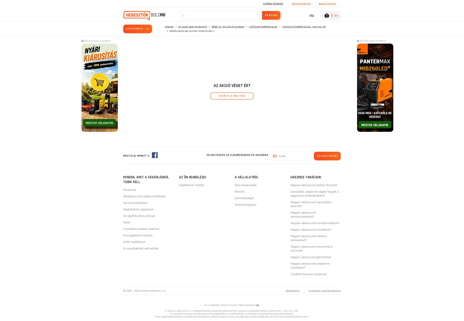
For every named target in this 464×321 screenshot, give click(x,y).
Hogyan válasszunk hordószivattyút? (315, 223)
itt (257, 305)
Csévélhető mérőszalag (263, 26)
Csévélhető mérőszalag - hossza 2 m (304, 26)
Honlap (169, 26)
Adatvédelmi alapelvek (138, 209)
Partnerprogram (245, 204)
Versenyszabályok (135, 203)
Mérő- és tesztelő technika (228, 26)
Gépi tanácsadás (246, 185)
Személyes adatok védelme (141, 229)
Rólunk (240, 191)
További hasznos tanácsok (309, 274)
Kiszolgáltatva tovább (137, 235)
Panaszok (129, 190)
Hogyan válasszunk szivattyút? (311, 229)
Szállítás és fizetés (191, 185)
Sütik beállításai (134, 242)
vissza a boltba (232, 96)
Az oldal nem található (192, 26)
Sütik (126, 222)
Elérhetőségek (273, 3)
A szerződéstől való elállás (141, 248)
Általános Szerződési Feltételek (144, 196)
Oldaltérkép (293, 290)
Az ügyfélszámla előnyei (139, 216)
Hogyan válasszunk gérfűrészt (311, 257)
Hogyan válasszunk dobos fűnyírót (314, 185)
